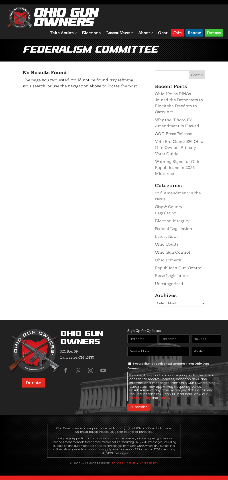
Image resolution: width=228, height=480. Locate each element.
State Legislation (171, 275)
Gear (163, 33)
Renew (194, 32)
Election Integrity (172, 221)
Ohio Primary (168, 260)
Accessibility (148, 463)
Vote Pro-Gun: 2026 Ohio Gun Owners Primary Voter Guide (179, 147)
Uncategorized (169, 283)
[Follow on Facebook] (65, 370)
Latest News (118, 33)
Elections (91, 33)
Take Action (62, 33)
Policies (117, 463)
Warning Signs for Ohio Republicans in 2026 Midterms (178, 167)
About (144, 33)
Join (177, 32)
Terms (164, 398)
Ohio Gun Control (172, 252)
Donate (214, 32)
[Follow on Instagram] (90, 370)
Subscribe (138, 407)
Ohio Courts (167, 244)
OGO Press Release (173, 133)
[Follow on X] (78, 370)
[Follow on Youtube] (103, 370)
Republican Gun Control (179, 268)
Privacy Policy (140, 398)
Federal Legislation (173, 228)
